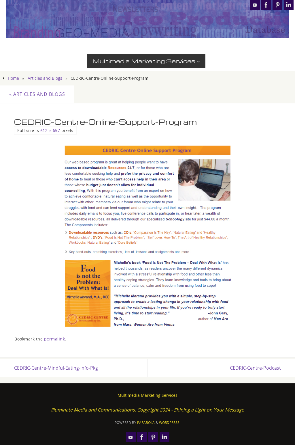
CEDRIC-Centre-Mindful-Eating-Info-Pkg (56, 368)
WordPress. (169, 422)
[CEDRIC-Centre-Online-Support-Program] (147, 235)
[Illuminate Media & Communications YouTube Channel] (255, 5)
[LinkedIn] (289, 5)
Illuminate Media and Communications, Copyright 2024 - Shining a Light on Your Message (147, 410)
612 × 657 (50, 130)
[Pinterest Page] (277, 5)
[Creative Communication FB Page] (266, 5)
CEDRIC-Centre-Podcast (255, 368)
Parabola (146, 422)
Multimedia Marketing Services (147, 395)
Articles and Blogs (45, 78)
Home (13, 78)
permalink (54, 339)
